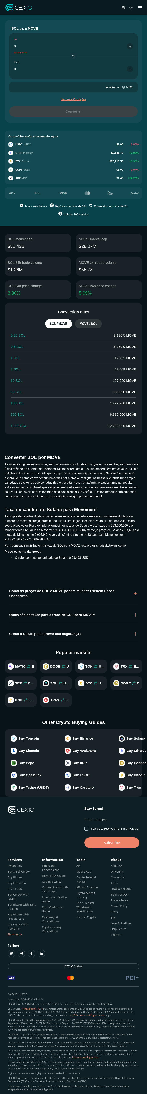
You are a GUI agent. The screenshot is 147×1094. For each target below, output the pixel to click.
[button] (73, 593)
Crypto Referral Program (86, 879)
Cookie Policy (119, 906)
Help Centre (118, 929)
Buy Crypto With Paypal (18, 897)
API (78, 866)
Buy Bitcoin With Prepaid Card (18, 916)
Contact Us (118, 877)
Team (114, 883)
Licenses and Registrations (86, 1057)
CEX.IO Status (73, 966)
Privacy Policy (119, 900)
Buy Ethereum (17, 883)
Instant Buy (15, 866)
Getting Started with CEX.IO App (55, 889)
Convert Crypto (86, 917)
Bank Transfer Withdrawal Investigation (85, 907)
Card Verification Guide (52, 909)
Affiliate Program (87, 887)
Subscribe (112, 842)
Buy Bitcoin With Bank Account (22, 906)
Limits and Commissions (50, 868)
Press (114, 912)
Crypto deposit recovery (85, 895)
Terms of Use (119, 894)
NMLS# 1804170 (31, 1008)
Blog (113, 917)
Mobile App (83, 871)
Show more (15, 934)
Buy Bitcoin (15, 877)
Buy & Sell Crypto (19, 871)
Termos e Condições (73, 99)
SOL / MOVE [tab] (58, 323)
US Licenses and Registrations (88, 1015)
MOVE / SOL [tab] (88, 323)
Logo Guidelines (121, 923)
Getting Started (52, 881)
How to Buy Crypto (54, 876)
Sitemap (116, 935)
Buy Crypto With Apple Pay (18, 926)
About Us (116, 866)
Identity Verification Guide (54, 899)
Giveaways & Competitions (50, 919)
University (117, 871)
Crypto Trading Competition (51, 929)
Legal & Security (121, 889)
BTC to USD (15, 889)
